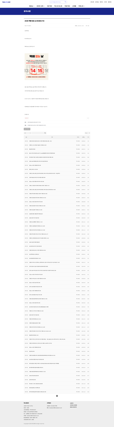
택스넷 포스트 (58, 6)
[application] (33, 6)
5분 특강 (49, 6)
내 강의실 (97, 2)
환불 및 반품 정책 (73, 407)
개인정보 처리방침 (73, 405)
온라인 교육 (40, 6)
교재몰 (74, 6)
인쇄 (88, 118)
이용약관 (71, 403)
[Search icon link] (65, 2)
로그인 (105, 2)
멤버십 (31, 6)
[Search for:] (56, 2)
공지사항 (92, 2)
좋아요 (26, 118)
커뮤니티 (80, 6)
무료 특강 (67, 6)
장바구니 (101, 2)
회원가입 (109, 2)
